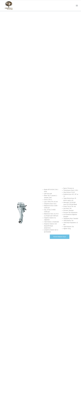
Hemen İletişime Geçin (59, 236)
